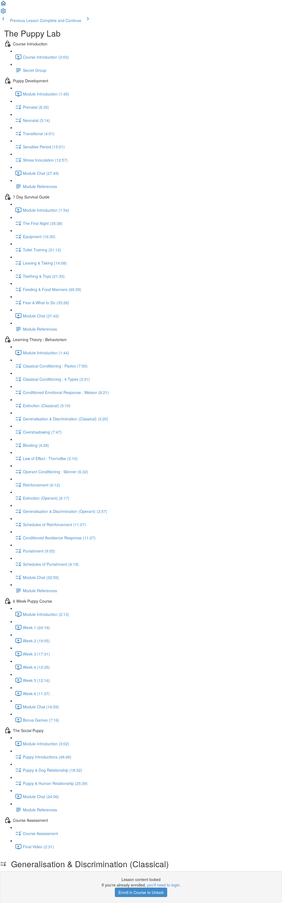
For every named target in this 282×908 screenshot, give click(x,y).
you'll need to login (163, 885)
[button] (3, 5)
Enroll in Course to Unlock (141, 892)
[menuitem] (3, 12)
